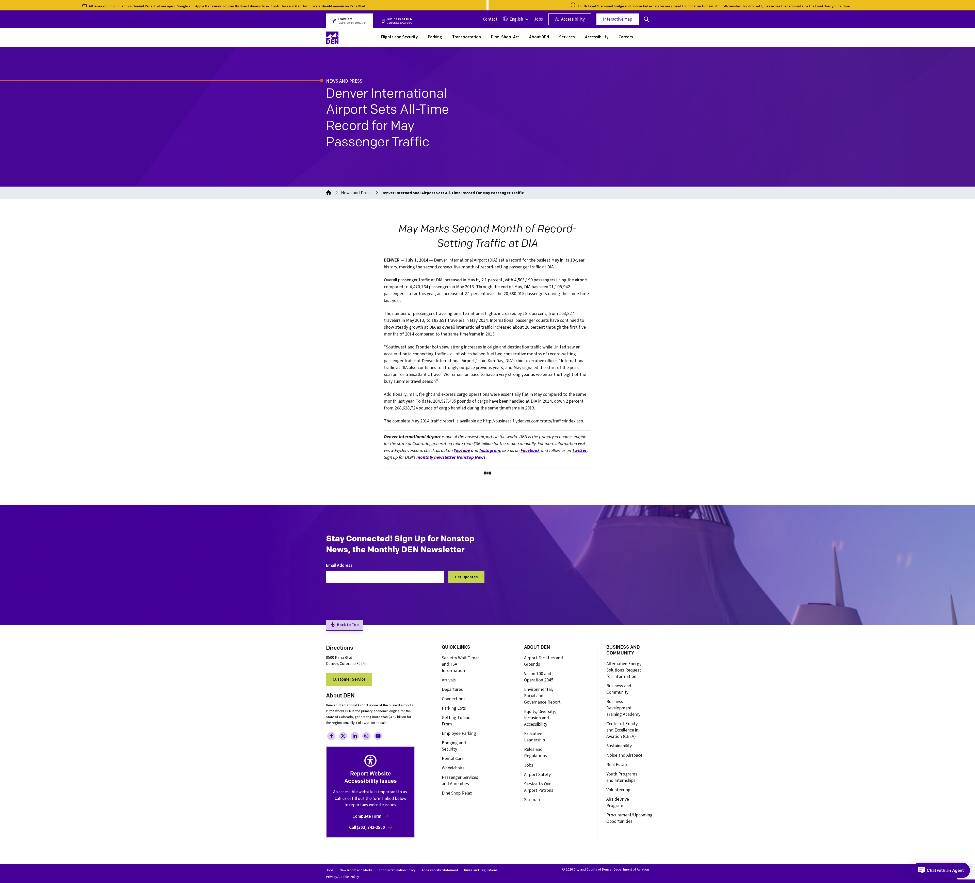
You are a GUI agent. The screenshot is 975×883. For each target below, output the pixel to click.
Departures (452, 689)
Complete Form (367, 816)
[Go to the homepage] (328, 193)
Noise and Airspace (624, 755)
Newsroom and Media (356, 870)
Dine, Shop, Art (505, 37)
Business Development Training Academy (623, 708)
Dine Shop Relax (457, 793)
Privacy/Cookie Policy (342, 876)
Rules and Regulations (535, 752)
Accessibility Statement (440, 870)
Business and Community (618, 689)
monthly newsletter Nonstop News (451, 457)
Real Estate (617, 765)
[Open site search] (646, 19)
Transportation (466, 37)
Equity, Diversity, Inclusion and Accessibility (540, 717)
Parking (435, 37)
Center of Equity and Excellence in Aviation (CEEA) (622, 730)
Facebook (530, 450)
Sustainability (619, 746)
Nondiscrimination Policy (397, 870)
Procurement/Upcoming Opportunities (629, 818)
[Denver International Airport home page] (350, 37)
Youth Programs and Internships (621, 777)
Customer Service (349, 679)
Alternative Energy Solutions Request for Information (623, 670)
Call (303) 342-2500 (367, 828)
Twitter (579, 450)
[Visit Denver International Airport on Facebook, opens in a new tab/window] (331, 736)
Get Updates (466, 577)
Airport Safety (537, 774)
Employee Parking (459, 733)
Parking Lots (454, 708)
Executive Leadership (534, 736)
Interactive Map (617, 19)
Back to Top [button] (348, 625)
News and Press (356, 193)
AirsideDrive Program (617, 802)
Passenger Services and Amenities (460, 780)
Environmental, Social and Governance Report (542, 695)
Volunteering (618, 790)
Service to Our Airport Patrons (538, 787)
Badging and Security (454, 746)
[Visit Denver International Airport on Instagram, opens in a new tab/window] (366, 736)
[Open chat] (941, 870)
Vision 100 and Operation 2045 (538, 677)
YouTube (462, 450)
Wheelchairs (453, 768)
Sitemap (532, 800)
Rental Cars (453, 758)
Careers (626, 37)
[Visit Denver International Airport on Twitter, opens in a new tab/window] (343, 736)
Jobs (538, 19)
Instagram (489, 450)
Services (567, 37)
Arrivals (449, 680)
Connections (453, 699)
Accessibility (572, 19)
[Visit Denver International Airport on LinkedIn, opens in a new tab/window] (355, 736)
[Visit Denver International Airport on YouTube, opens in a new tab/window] (378, 736)
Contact (490, 19)
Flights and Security (399, 37)
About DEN (539, 37)
